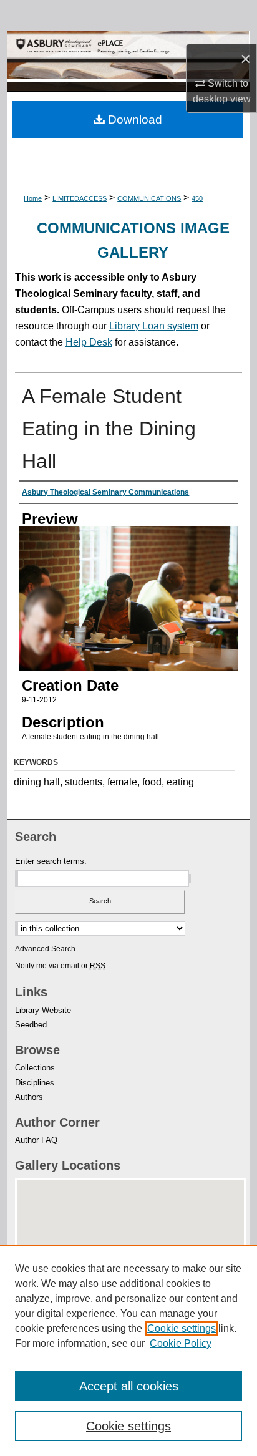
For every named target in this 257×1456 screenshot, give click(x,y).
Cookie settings (181, 1328)
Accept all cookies (128, 1386)
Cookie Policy (180, 1343)
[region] (128, 1350)
